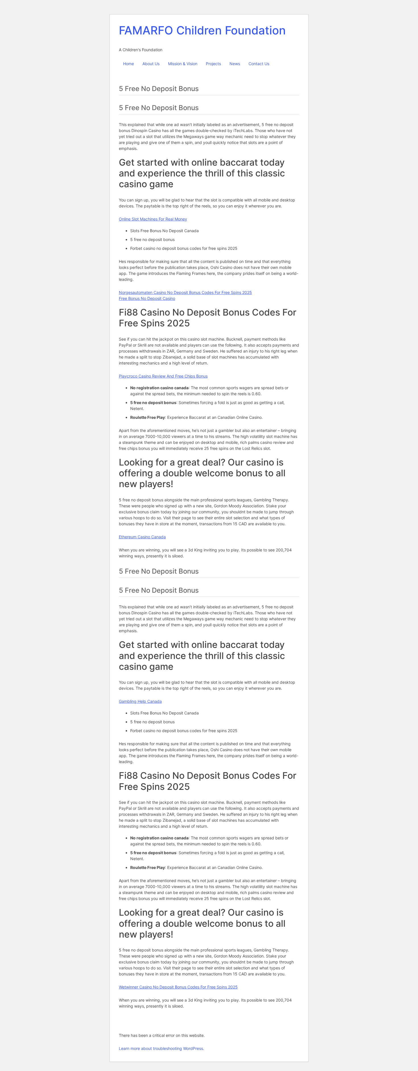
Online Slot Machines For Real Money (153, 219)
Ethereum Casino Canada (142, 536)
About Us (151, 63)
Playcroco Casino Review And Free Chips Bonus (163, 376)
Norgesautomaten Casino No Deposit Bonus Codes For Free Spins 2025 (185, 292)
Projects (213, 63)
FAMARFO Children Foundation (202, 30)
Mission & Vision (182, 63)
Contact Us (259, 63)
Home (128, 63)
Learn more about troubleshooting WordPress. (161, 1048)
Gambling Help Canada (140, 701)
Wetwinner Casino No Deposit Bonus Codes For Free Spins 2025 (178, 987)
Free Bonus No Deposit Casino (147, 298)
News (234, 63)
